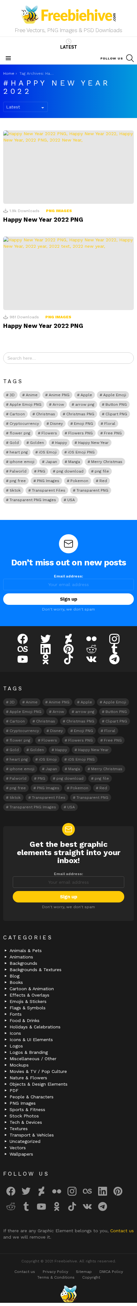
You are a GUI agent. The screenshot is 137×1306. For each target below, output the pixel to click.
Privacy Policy (55, 1271)
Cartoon (17, 414)
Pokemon (79, 481)
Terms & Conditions (56, 1277)
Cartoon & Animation (32, 988)
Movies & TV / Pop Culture (38, 1071)
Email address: (68, 576)
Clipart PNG (116, 414)
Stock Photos (24, 1115)
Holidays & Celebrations (35, 1026)
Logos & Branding (29, 1052)
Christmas (45, 414)
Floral (109, 423)
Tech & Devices (26, 1122)
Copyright (91, 1277)
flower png (20, 433)
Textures (19, 1128)
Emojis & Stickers (28, 1001)
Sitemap (84, 1271)
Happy (61, 442)
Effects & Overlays (29, 995)
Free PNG (113, 433)
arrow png (84, 404)
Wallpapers (21, 1154)
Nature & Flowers (28, 1077)
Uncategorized (25, 1141)
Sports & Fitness (27, 1109)
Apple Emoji (114, 395)
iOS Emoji (48, 452)
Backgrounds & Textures (35, 969)
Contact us (122, 1230)
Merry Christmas (106, 462)
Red (103, 481)
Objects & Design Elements (39, 1084)
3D (12, 395)
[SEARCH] (130, 58)
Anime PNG (59, 395)
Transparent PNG (92, 490)
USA (71, 500)
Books (16, 982)
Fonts (16, 1014)
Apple (86, 395)
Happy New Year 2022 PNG (43, 219)
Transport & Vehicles (32, 1134)
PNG (41, 471)
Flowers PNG (80, 433)
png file (102, 471)
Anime (32, 395)
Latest (68, 47)
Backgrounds (23, 963)
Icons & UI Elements (31, 1039)
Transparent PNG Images (33, 500)
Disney (56, 423)
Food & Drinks (25, 1020)
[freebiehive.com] (68, 1294)
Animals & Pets (26, 950)
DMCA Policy (111, 1271)
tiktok (15, 490)
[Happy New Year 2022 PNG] (68, 167)
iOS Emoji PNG (81, 452)
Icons (15, 1033)
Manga (74, 462)
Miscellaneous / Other (33, 1058)
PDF (14, 1090)
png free (18, 481)
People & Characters (32, 1096)
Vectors (18, 1147)
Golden (37, 442)
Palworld (18, 471)
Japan (51, 462)
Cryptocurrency (24, 423)
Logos (16, 1045)
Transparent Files (48, 490)
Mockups (19, 1065)
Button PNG (116, 404)
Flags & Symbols (28, 1007)
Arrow (58, 404)
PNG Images (59, 211)
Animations (21, 956)
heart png (19, 452)
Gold (14, 442)
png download (69, 471)
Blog (14, 975)
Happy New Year (93, 442)
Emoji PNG (83, 423)
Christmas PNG (80, 414)
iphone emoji (22, 462)
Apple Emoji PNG (25, 404)
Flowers (49, 433)
